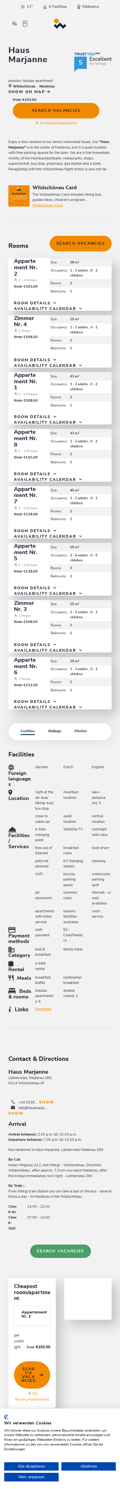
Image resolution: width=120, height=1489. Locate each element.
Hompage (43, 1009)
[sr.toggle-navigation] (14, 24)
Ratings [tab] (54, 731)
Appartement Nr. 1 (25, 381)
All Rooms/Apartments (58, 123)
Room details (33, 303)
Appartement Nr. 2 (25, 267)
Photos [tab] (81, 731)
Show (46, 1102)
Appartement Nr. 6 (25, 666)
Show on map (27, 92)
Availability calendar (46, 309)
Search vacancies (56, 111)
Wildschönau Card (47, 205)
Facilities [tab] (28, 731)
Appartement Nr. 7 (25, 495)
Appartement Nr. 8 (25, 438)
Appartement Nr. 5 (25, 552)
